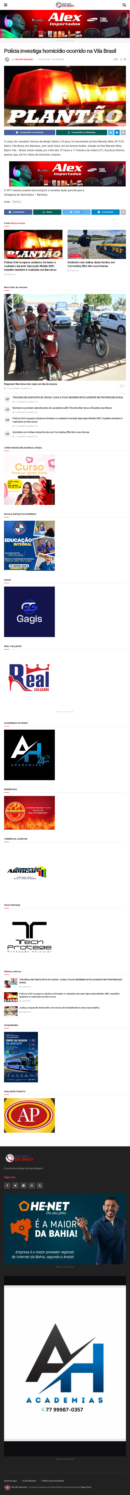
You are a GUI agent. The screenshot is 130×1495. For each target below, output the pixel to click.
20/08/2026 (10, 274)
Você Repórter (29, 1481)
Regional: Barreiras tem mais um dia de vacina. (30, 384)
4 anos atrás (44, 59)
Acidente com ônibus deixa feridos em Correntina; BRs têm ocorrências (51, 432)
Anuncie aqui (10, 1481)
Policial (59, 59)
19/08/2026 (74, 271)
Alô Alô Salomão (24, 59)
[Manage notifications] (7, 1487)
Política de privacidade (53, 1481)
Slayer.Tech (86, 1487)
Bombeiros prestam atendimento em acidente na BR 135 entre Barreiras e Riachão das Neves (62, 408)
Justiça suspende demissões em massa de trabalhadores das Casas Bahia (59, 1007)
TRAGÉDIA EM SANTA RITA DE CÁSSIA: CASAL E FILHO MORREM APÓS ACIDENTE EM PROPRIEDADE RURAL (68, 397)
